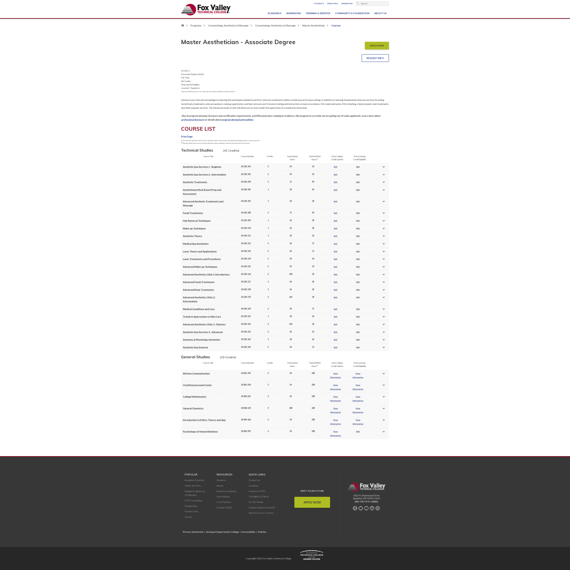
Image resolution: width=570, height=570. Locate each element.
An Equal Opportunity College (222, 531)
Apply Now (312, 502)
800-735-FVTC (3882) (366, 501)
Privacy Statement (193, 531)
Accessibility (248, 531)
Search (358, 3)
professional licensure (192, 119)
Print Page (187, 136)
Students (319, 3)
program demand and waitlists (237, 119)
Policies (262, 531)
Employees (332, 3)
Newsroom (347, 3)
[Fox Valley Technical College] (206, 9)
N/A (335, 167)
